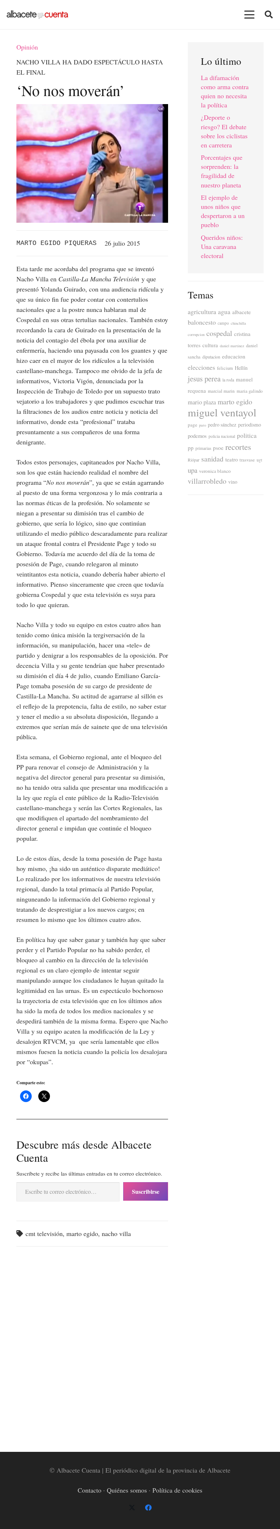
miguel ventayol (222, 412)
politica (247, 435)
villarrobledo (207, 481)
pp (191, 447)
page (192, 424)
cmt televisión (44, 1233)
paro (202, 425)
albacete (241, 312)
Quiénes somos (127, 1490)
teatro (231, 459)
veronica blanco (215, 471)
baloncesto (202, 322)
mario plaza (202, 402)
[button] (249, 14)
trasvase (247, 460)
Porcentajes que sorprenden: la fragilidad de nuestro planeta (221, 171)
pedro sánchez (222, 424)
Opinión (27, 47)
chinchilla (238, 323)
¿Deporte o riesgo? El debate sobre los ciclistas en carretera (224, 131)
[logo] (37, 14)
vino (232, 482)
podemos (197, 435)
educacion (233, 356)
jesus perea (204, 378)
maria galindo (249, 391)
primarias (203, 448)
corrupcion (196, 334)
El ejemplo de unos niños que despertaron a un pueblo (223, 211)
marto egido (82, 1233)
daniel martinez (232, 345)
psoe (218, 447)
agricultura (202, 311)
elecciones (201, 367)
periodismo (249, 424)
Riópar (193, 460)
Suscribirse (145, 1191)
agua (224, 312)
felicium (225, 368)
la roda (228, 380)
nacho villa (116, 1233)
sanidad (212, 458)
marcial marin (221, 391)
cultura (210, 345)
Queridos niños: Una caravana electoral (222, 246)
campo (223, 323)
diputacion (211, 357)
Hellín (241, 367)
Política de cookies (177, 1490)
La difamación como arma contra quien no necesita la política (225, 91)
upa (192, 470)
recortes (238, 446)
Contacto (89, 1490)
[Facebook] (148, 1508)
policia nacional (222, 436)
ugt (259, 460)
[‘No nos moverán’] (92, 109)
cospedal (219, 333)
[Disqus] (92, 1345)
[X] (132, 1508)
